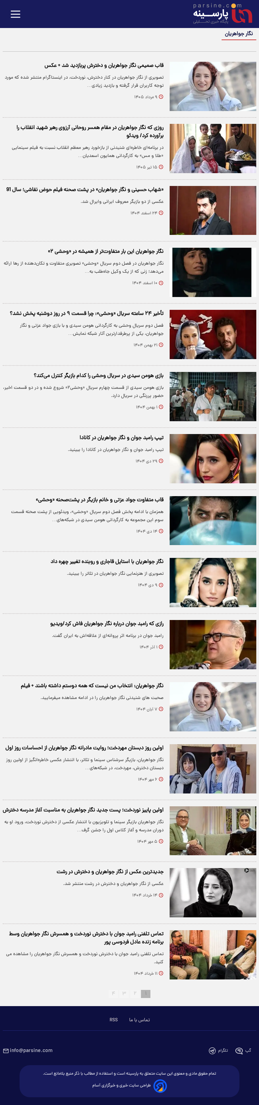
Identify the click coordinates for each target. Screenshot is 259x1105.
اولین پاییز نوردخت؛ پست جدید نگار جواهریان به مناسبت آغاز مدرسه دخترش (83, 810)
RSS (114, 1020)
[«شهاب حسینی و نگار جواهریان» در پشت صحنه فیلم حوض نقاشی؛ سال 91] (213, 210)
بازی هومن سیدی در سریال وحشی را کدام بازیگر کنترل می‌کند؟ (99, 376)
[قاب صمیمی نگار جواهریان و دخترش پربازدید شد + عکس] (213, 86)
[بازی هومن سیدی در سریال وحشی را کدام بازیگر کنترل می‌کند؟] (213, 396)
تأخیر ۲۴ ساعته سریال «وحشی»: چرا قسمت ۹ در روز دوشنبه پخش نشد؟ (87, 314)
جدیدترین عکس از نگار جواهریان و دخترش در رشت (110, 872)
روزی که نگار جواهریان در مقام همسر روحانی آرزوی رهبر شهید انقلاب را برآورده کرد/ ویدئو (90, 132)
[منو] (15, 14)
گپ (248, 1051)
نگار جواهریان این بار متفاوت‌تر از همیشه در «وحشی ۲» (106, 252)
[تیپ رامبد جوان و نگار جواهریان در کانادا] (213, 458)
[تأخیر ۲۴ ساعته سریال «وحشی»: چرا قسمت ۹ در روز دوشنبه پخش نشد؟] (213, 334)
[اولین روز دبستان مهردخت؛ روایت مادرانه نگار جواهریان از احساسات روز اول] (213, 768)
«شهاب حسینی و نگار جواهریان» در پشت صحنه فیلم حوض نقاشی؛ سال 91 (85, 190)
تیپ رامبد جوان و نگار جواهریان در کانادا (122, 438)
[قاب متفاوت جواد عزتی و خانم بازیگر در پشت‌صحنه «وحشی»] (213, 520)
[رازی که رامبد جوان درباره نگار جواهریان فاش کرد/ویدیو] (213, 644)
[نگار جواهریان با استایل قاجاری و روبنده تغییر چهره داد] (213, 582)
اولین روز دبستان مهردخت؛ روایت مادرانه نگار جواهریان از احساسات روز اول (84, 748)
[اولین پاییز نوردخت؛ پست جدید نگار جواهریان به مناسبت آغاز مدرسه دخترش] (213, 831)
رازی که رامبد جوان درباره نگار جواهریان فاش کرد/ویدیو (107, 624)
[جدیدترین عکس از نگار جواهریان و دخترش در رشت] (213, 892)
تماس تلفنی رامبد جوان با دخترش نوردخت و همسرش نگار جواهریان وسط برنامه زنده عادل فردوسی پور (86, 938)
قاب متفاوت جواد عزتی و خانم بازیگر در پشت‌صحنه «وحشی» (100, 500)
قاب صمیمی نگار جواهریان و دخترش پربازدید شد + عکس (104, 66)
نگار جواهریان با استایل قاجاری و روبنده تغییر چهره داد (107, 562)
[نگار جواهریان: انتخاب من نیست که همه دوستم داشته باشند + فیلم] (213, 706)
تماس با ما (139, 1020)
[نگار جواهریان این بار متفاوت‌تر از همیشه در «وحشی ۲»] (213, 272)
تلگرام (223, 1051)
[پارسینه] (219, 14)
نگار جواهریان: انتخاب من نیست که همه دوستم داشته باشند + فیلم (92, 686)
